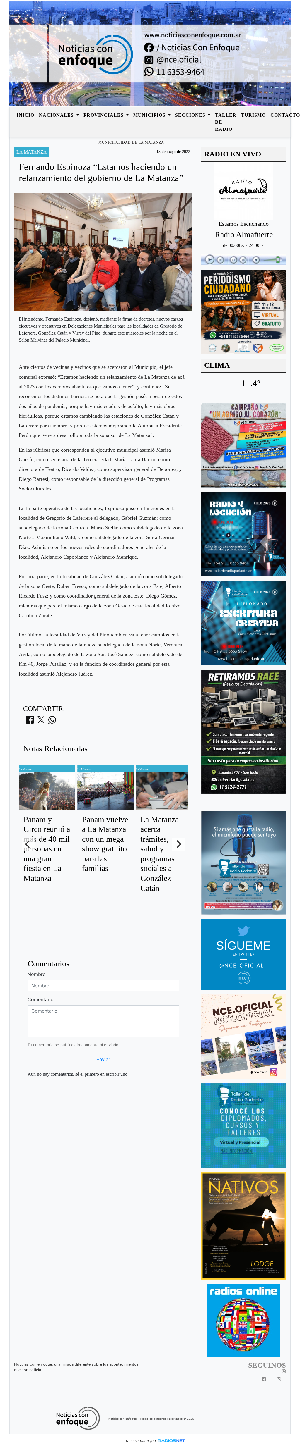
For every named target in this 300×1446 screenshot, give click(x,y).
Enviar (103, 1059)
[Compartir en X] (41, 721)
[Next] (178, 844)
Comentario (41, 999)
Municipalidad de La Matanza (131, 142)
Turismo (253, 115)
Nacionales (57, 115)
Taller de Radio (225, 122)
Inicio (25, 115)
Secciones (191, 115)
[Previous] (28, 844)
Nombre (36, 974)
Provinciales (104, 115)
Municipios (150, 115)
